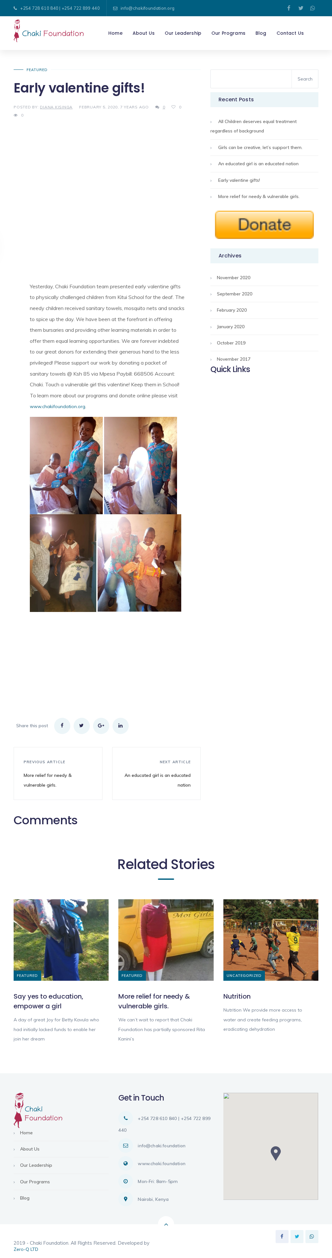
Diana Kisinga (56, 107)
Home (26, 1133)
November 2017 (233, 359)
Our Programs (35, 1182)
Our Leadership (36, 1165)
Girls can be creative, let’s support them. (260, 147)
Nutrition (237, 996)
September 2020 (234, 294)
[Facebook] (288, 8)
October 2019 (231, 343)
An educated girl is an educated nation (258, 164)
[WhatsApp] (312, 8)
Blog (25, 1198)
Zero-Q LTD (26, 1249)
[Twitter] (300, 8)
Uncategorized (244, 975)
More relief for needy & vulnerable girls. (259, 196)
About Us (30, 1149)
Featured (37, 70)
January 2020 (230, 327)
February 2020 (232, 310)
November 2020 (233, 277)
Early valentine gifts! (239, 180)
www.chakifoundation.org (57, 406)
